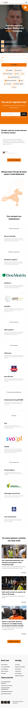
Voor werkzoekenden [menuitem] (5, 666)
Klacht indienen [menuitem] (18, 673)
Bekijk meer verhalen (14, 641)
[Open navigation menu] (26, 2)
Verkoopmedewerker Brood (6, 691)
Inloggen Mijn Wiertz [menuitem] (19, 675)
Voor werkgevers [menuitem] (4, 669)
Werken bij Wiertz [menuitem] (4, 671)
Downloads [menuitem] (3, 673)
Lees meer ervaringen (14, 160)
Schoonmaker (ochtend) (6, 693)
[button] (17, 192)
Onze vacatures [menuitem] (4, 664)
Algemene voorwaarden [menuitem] (20, 666)
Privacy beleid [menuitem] (18, 669)
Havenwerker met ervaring (6, 685)
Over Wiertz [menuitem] (17, 664)
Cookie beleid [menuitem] (18, 671)
